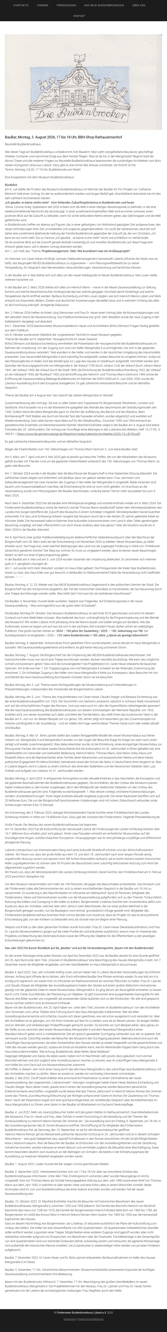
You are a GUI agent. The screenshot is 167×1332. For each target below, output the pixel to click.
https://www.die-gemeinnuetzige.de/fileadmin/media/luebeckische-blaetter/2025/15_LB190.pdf (78, 434)
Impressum (70, 1319)
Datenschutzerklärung (91, 1319)
